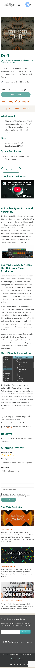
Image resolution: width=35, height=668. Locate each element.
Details (16, 108)
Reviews (26, 108)
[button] (19, 5)
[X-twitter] (14, 664)
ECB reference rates (13, 428)
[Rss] (8, 664)
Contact (21, 659)
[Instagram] (24, 664)
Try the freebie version (11, 170)
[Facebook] (11, 664)
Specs (7, 108)
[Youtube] (20, 664)
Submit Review (8, 500)
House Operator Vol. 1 (9, 566)
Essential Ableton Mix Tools (11, 601)
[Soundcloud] (27, 664)
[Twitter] (17, 664)
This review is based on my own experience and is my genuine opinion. (16, 495)
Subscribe (25, 632)
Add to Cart (16, 94)
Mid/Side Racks (7, 529)
